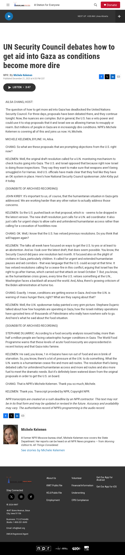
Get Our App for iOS (107, 486)
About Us (51, 478)
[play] (9, 16)
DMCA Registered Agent (17, 534)
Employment (53, 500)
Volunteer (77, 478)
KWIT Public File (54, 485)
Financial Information (82, 485)
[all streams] (120, 16)
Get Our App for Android (105, 478)
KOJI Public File (54, 493)
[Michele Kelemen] (10, 434)
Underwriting (78, 493)
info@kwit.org (19, 528)
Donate (112, 5)
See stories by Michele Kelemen (43, 450)
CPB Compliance (80, 500)
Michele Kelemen (23, 75)
